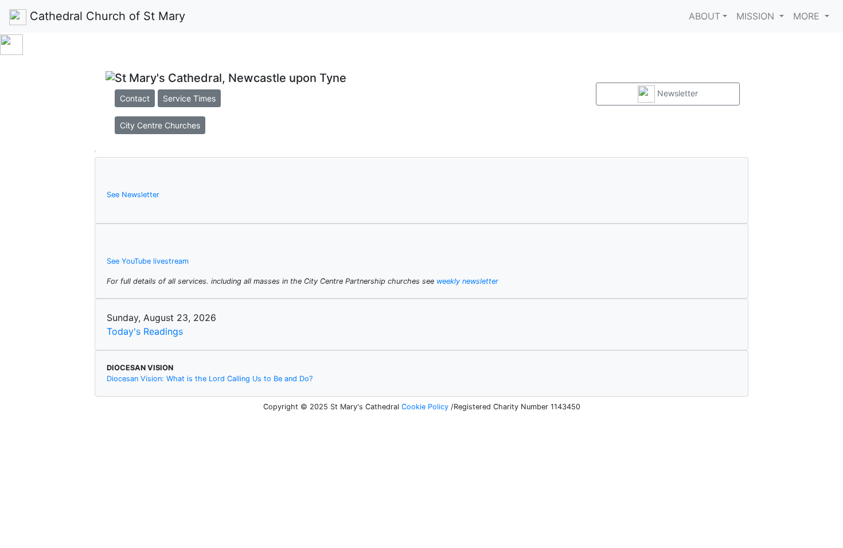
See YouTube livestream (148, 261)
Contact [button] (135, 98)
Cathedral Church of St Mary (105, 16)
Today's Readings (145, 331)
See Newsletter (133, 194)
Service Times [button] (189, 98)
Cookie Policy (426, 406)
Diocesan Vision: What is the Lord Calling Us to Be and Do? (210, 378)
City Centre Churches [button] (160, 125)
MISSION (756, 16)
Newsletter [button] (676, 93)
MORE (807, 16)
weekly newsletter (467, 281)
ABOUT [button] (704, 16)
